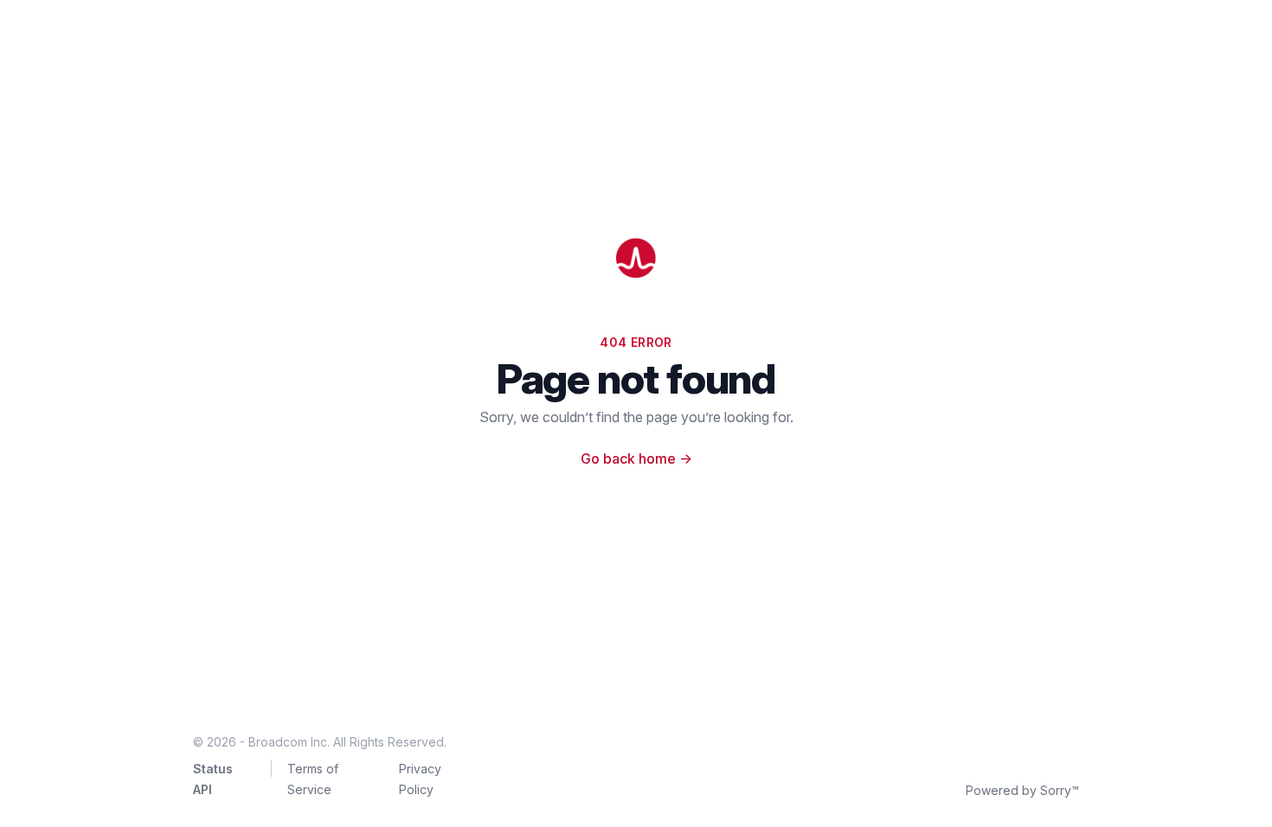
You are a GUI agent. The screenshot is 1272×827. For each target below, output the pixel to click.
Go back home (636, 458)
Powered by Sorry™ (1022, 790)
